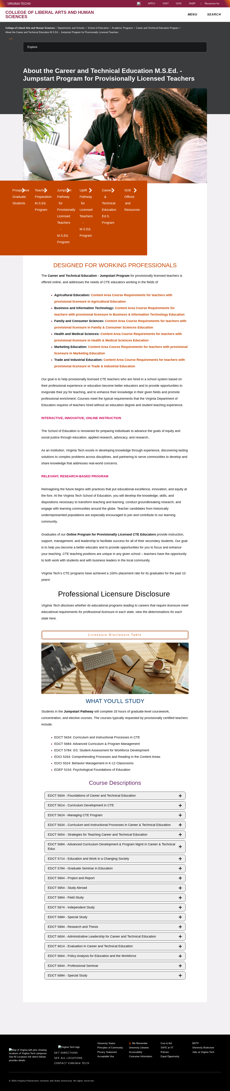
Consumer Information (140, 1056)
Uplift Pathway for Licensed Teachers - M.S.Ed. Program (86, 213)
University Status (106, 1043)
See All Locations (69, 1058)
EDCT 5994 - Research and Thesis (73, 927)
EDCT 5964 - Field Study (66, 897)
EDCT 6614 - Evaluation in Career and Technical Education (90, 946)
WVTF (195, 1043)
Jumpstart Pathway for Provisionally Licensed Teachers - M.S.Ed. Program (64, 216)
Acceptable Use (105, 1056)
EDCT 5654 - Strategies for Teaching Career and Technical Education (97, 834)
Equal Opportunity (170, 1056)
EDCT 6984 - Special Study (67, 975)
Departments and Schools (72, 28)
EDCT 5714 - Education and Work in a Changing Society (88, 858)
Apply (151, 4)
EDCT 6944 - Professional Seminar (73, 966)
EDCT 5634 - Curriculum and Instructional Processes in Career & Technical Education (109, 825)
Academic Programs (123, 28)
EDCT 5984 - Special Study (67, 917)
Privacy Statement (107, 1052)
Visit (166, 4)
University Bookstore (203, 1047)
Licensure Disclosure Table (115, 634)
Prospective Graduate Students (19, 197)
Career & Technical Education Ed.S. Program (108, 206)
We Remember (140, 1043)
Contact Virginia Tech (72, 1063)
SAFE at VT (167, 1047)
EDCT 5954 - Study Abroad (67, 888)
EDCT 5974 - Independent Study (71, 907)
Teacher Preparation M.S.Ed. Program (41, 200)
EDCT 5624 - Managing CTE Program (75, 815)
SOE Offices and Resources (131, 200)
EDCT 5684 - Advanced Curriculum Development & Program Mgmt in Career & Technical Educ (111, 846)
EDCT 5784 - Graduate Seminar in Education (80, 868)
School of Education (99, 28)
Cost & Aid (166, 1043)
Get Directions (67, 1052)
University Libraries (139, 1047)
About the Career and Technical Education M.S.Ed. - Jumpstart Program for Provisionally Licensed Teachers (61, 32)
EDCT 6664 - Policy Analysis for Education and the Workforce (92, 956)
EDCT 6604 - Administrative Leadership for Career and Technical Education (102, 936)
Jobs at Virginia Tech (203, 1052)
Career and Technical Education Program (158, 28)
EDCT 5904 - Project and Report (71, 878)
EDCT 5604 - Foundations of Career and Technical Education (92, 795)
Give (179, 4)
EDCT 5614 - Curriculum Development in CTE (81, 805)
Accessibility (135, 1052)
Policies (165, 1052)
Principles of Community (110, 1047)
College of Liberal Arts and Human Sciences (30, 28)
